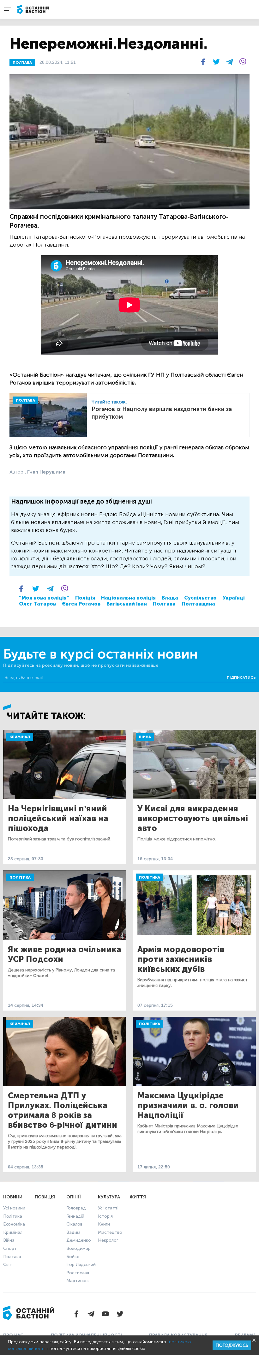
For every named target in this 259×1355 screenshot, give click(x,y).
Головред (76, 1208)
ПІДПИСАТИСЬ (241, 677)
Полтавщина (198, 604)
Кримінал (19, 737)
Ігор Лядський (81, 1264)
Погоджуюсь (232, 1345)
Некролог (108, 1240)
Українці (234, 598)
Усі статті (108, 1208)
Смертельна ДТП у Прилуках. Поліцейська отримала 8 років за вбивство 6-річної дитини (62, 1110)
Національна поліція (128, 598)
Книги (104, 1224)
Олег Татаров (37, 604)
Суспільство (200, 598)
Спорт (10, 1248)
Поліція (85, 598)
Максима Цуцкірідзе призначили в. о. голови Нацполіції (188, 1105)
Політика (20, 877)
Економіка (14, 1224)
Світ (7, 1264)
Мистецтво (110, 1232)
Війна (145, 737)
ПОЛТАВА (22, 62)
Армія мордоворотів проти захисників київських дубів (180, 959)
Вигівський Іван (126, 604)
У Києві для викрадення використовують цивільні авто (192, 818)
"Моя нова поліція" (44, 598)
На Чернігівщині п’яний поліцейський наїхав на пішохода (58, 818)
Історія (105, 1216)
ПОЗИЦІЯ (45, 1197)
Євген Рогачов (81, 604)
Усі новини (14, 1208)
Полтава (164, 604)
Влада (170, 598)
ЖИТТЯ (138, 1197)
